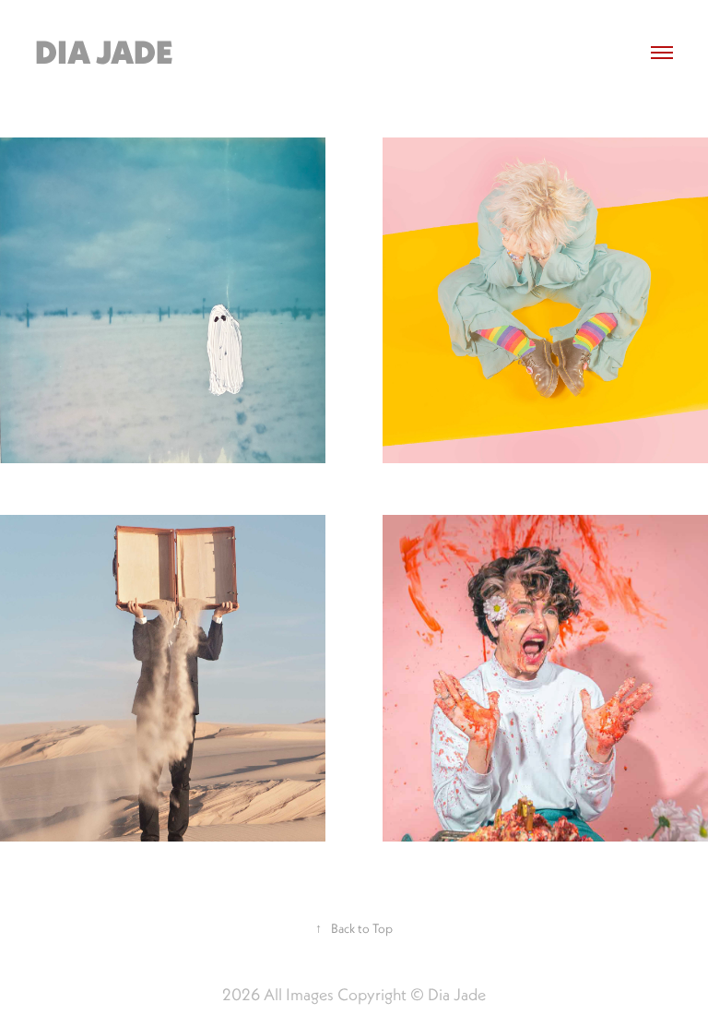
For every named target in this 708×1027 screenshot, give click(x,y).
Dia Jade (104, 52)
